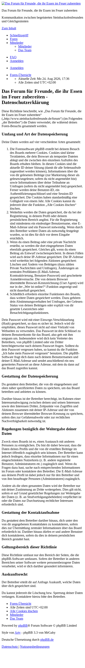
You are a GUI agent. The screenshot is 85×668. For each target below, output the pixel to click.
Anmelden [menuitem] (17, 61)
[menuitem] (25, 46)
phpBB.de (47, 639)
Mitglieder (16, 42)
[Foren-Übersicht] (41, 3)
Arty (18, 632)
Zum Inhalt (9, 28)
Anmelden (17, 68)
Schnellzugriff (19, 35)
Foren (14, 39)
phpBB (23, 625)
